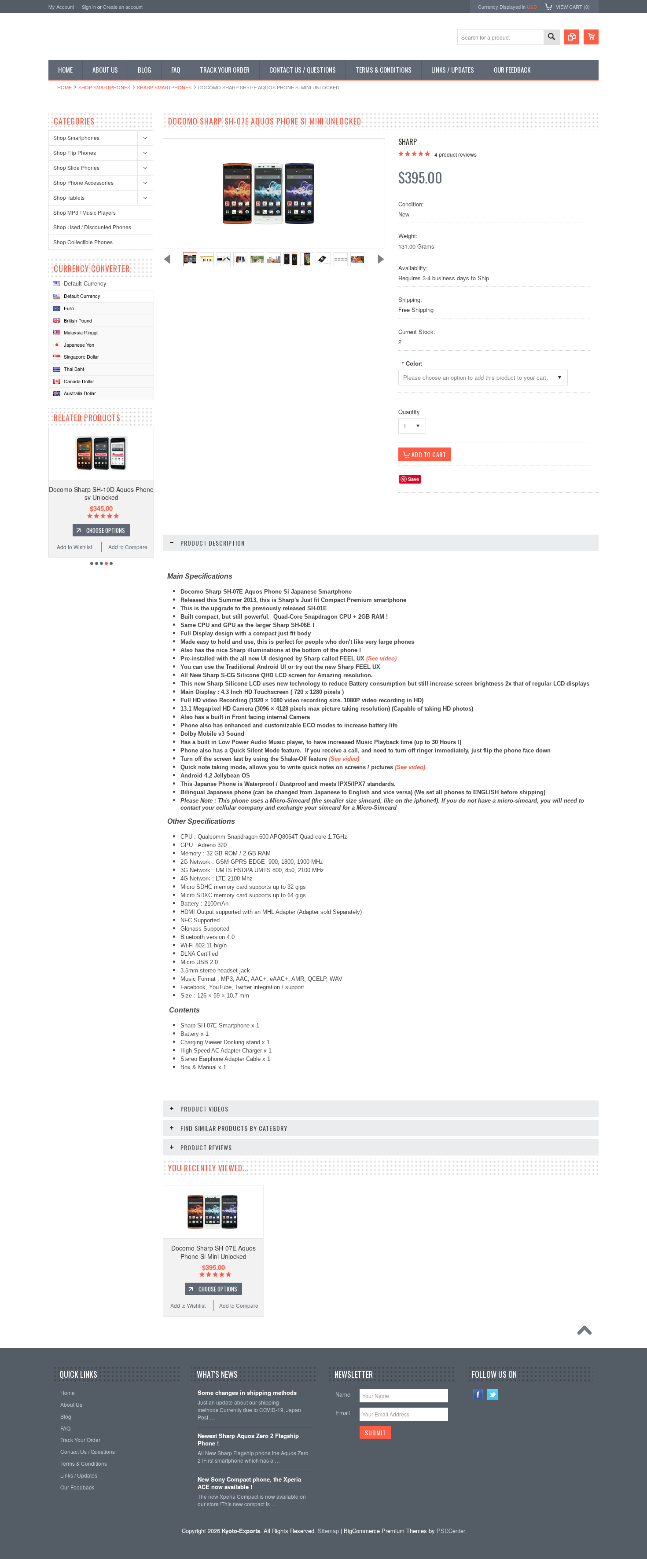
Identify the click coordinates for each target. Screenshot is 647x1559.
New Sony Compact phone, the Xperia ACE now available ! (249, 1483)
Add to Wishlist (74, 546)
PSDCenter (451, 1530)
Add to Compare (127, 546)
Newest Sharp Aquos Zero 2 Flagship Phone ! (248, 1439)
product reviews (455, 154)
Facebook (478, 1394)
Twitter (492, 1394)
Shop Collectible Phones (83, 242)
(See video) (344, 759)
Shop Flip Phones (74, 152)
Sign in (89, 6)
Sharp (407, 141)
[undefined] (269, 223)
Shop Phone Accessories (83, 182)
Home (64, 87)
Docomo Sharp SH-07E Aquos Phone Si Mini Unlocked (213, 1252)
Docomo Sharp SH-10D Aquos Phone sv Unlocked (101, 493)
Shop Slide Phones (76, 167)
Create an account (123, 6)
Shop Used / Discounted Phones (92, 227)
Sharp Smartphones (164, 87)
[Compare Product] (571, 36)
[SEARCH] (551, 37)
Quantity (409, 411)
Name (342, 1394)
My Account (61, 6)
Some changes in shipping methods (247, 1393)
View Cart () (573, 6)
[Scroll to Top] (586, 1332)
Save (413, 479)
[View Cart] (591, 36)
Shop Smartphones (104, 87)
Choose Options (105, 530)
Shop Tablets (69, 197)
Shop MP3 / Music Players (84, 212)
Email (342, 1413)
